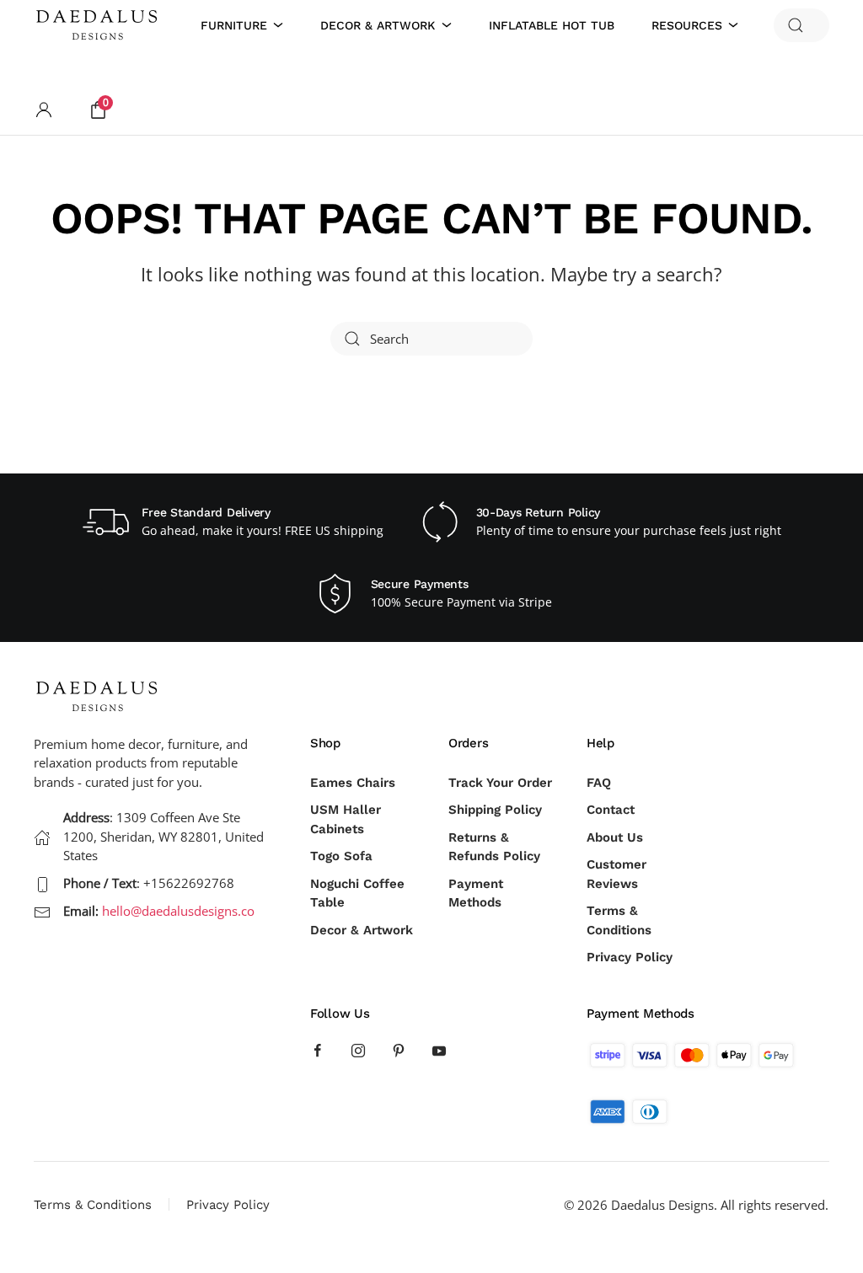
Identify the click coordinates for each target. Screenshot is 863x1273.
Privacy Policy (630, 957)
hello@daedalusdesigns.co (178, 910)
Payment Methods (475, 893)
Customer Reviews (616, 874)
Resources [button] (686, 25)
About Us (615, 837)
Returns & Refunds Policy (494, 847)
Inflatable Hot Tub (551, 25)
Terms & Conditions (619, 920)
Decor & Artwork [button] (377, 25)
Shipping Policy (495, 809)
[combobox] (801, 25)
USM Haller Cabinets (345, 819)
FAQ (599, 782)
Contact (611, 809)
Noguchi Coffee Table (357, 893)
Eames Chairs (352, 782)
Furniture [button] (234, 25)
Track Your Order (500, 782)
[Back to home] (99, 25)
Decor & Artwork (361, 930)
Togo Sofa (341, 856)
